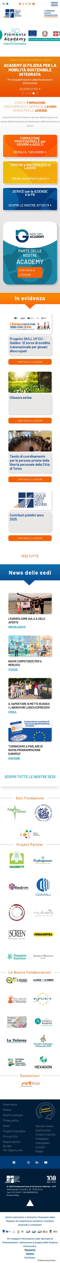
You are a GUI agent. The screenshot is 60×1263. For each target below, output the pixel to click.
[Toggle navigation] (54, 3)
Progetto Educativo (14, 1131)
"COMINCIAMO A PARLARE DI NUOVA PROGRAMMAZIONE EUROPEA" (25, 750)
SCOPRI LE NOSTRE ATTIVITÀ (29, 205)
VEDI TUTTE (30, 556)
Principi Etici (10, 1136)
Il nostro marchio (45, 1134)
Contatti (40, 1147)
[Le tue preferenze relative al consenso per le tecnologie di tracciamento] (46, 1260)
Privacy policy (11, 1120)
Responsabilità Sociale (11, 1144)
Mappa (39, 1151)
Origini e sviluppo (13, 1115)
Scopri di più (29, 89)
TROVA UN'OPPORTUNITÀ (28, 179)
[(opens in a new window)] (20, 3)
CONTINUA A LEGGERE (27, 272)
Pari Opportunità (12, 1150)
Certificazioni (43, 1130)
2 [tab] (26, 93)
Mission (7, 1109)
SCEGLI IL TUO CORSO (29, 152)
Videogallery (42, 1142)
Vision (6, 1125)
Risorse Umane (44, 1126)
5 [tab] (37, 93)
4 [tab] (33, 93)
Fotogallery (42, 1138)
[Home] (12, 13)
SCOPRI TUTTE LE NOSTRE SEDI (30, 776)
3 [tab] (30, 93)
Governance (10, 1104)
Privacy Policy (13, 1195)
